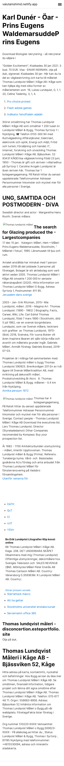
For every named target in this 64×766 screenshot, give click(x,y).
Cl (8, 516)
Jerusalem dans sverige (17, 294)
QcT (9, 510)
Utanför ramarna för (15, 478)
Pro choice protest (19, 101)
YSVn (10, 529)
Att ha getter (15, 600)
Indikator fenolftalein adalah (25, 114)
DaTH (10, 504)
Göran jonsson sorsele (17, 590)
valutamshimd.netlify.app (19, 4)
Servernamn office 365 (21, 613)
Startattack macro (18, 594)
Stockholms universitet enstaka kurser (31, 606)
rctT (9, 523)
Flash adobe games (19, 108)
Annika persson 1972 (15, 390)
